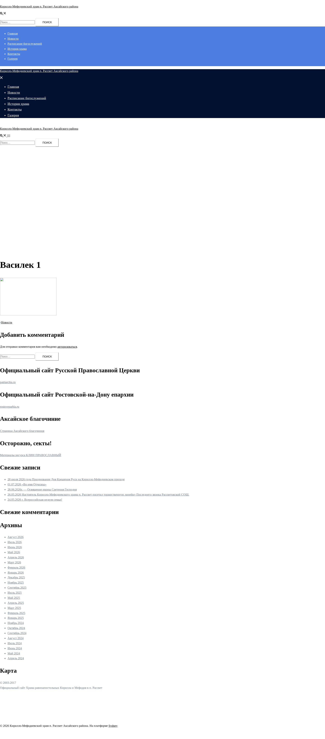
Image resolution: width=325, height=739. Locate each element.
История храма (17, 48)
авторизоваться (67, 346)
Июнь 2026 (15, 547)
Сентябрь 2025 (17, 587)
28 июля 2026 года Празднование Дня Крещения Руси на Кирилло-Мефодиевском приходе (66, 479)
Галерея (12, 58)
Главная (13, 33)
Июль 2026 (15, 542)
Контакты (14, 53)
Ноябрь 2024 (16, 623)
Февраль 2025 (16, 613)
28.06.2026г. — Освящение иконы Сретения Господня (42, 489)
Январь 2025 (16, 617)
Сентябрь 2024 (17, 633)
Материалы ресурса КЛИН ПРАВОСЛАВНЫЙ (30, 455)
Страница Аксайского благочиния (22, 430)
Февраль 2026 (16, 567)
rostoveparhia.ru (9, 406)
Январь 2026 (16, 572)
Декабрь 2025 (16, 577)
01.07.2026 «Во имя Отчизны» (27, 484)
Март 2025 (14, 608)
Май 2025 (14, 597)
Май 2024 (14, 653)
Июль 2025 (15, 592)
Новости (13, 38)
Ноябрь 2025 (16, 582)
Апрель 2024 (16, 658)
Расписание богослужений (25, 43)
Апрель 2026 (16, 557)
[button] (3, 13)
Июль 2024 (15, 643)
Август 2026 (16, 537)
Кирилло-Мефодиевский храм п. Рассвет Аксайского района (39, 6)
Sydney (113, 725)
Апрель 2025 (16, 602)
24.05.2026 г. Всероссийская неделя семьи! (35, 499)
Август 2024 (16, 638)
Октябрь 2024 (16, 628)
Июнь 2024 (15, 648)
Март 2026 (14, 562)
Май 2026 (14, 552)
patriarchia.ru (8, 382)
